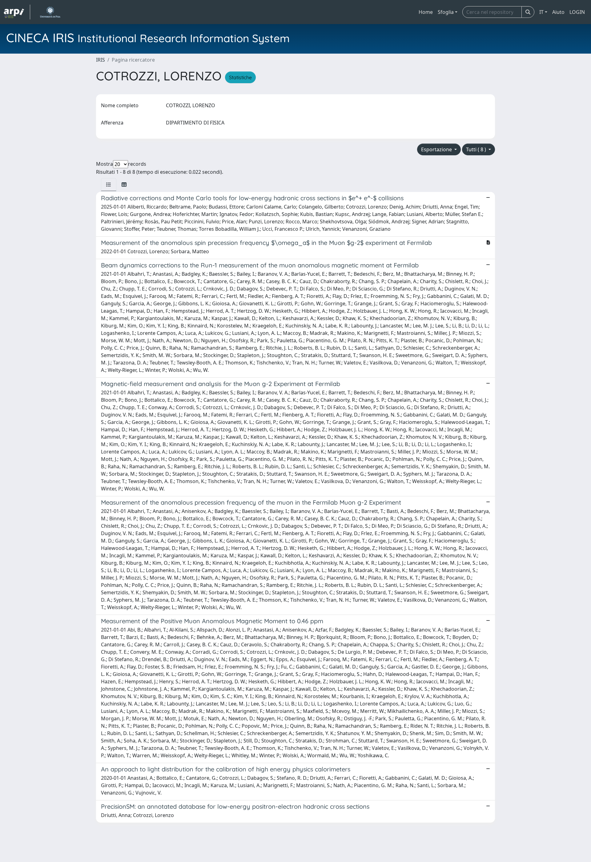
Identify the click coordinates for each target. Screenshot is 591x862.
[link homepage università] (50, 12)
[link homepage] (17, 12)
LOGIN (577, 12)
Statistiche (240, 77)
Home (426, 12)
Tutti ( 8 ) (476, 149)
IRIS (100, 59)
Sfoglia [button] (446, 12)
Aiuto (558, 12)
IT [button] (541, 12)
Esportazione (437, 149)
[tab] (108, 184)
